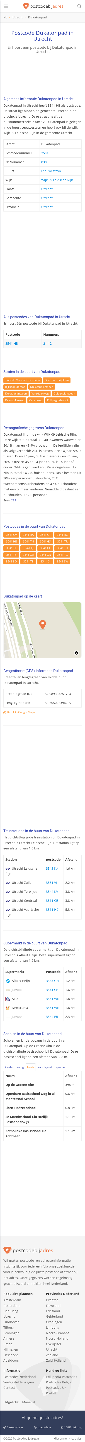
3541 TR (62, 541)
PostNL (51, 1393)
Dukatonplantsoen (41, 387)
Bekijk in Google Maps (20, 712)
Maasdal (28, 1402)
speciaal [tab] (61, 1067)
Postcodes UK (56, 1387)
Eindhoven (11, 1322)
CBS (13, 500)
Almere (8, 1338)
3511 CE (52, 900)
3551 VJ (51, 882)
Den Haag (10, 1311)
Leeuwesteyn (51, 171)
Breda (7, 1344)
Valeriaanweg (40, 393)
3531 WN (53, 999)
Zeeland (52, 1355)
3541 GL (45, 548)
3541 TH (62, 548)
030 (44, 162)
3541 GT (45, 535)
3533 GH (52, 981)
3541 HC (62, 535)
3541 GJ (45, 561)
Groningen (11, 1333)
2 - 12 (47, 343)
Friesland (53, 1311)
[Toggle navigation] (6, 6)
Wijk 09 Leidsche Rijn (57, 180)
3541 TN (28, 541)
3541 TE (28, 561)
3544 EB (52, 1016)
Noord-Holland (57, 1338)
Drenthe (52, 1300)
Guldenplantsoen (64, 393)
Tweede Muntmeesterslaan (22, 380)
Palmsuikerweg (14, 400)
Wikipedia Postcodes (61, 1377)
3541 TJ (28, 548)
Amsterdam (12, 1300)
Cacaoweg (35, 400)
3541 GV (11, 535)
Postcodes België (58, 1382)
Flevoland (53, 1305)
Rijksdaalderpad (15, 387)
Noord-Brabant (57, 1333)
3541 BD (11, 561)
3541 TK (11, 548)
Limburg (52, 1327)
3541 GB (28, 555)
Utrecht (47, 189)
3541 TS (11, 555)
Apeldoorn (11, 1360)
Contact (9, 1387)
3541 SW (62, 561)
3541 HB (11, 343)
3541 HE (11, 541)
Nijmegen (10, 1349)
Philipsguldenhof (57, 400)
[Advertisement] (42, 264)
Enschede (10, 1355)
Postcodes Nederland (19, 1377)
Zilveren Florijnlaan (57, 380)
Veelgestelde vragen (18, 1382)
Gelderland (54, 1316)
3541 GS (45, 541)
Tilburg (8, 1327)
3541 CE (52, 990)
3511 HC (52, 909)
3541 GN (45, 555)
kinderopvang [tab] (14, 1067)
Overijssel (53, 1344)
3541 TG (62, 555)
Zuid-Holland (56, 1360)
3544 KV (52, 891)
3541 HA (28, 535)
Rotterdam (11, 1305)
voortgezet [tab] (44, 1067)
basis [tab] (30, 1067)
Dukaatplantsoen (16, 393)
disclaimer (61, 1438)
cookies (76, 1438)
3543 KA (52, 868)
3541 (45, 153)
